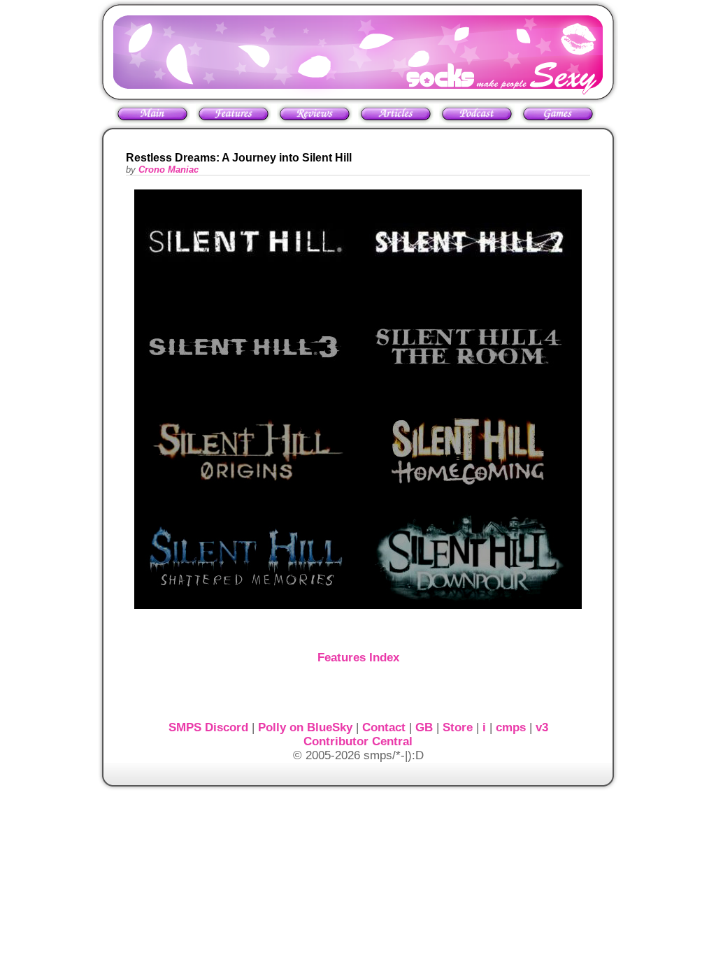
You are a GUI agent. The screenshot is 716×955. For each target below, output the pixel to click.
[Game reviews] (314, 120)
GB (424, 727)
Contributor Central (358, 741)
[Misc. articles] (396, 120)
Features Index (358, 657)
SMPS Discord (208, 727)
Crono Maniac (168, 169)
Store (458, 727)
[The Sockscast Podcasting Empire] (477, 120)
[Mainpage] (152, 114)
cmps (511, 727)
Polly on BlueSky (305, 727)
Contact (384, 727)
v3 (542, 727)
